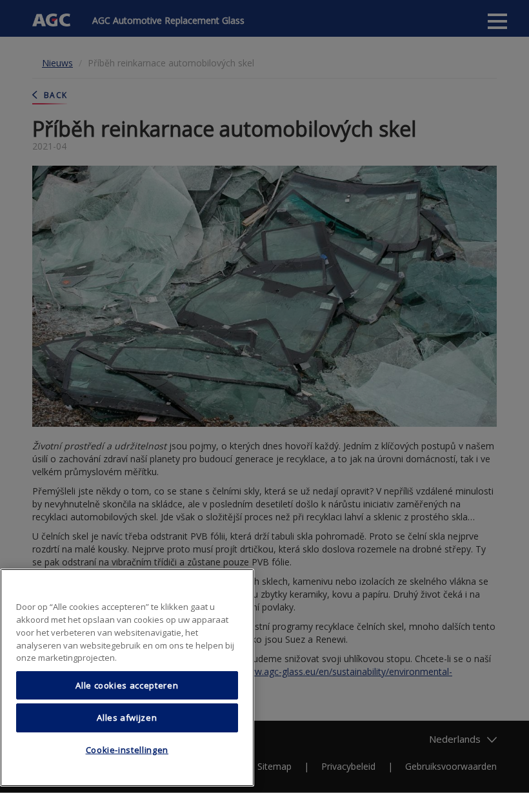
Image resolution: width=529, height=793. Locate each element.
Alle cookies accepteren (126, 685)
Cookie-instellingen (127, 750)
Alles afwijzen (127, 717)
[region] (127, 678)
